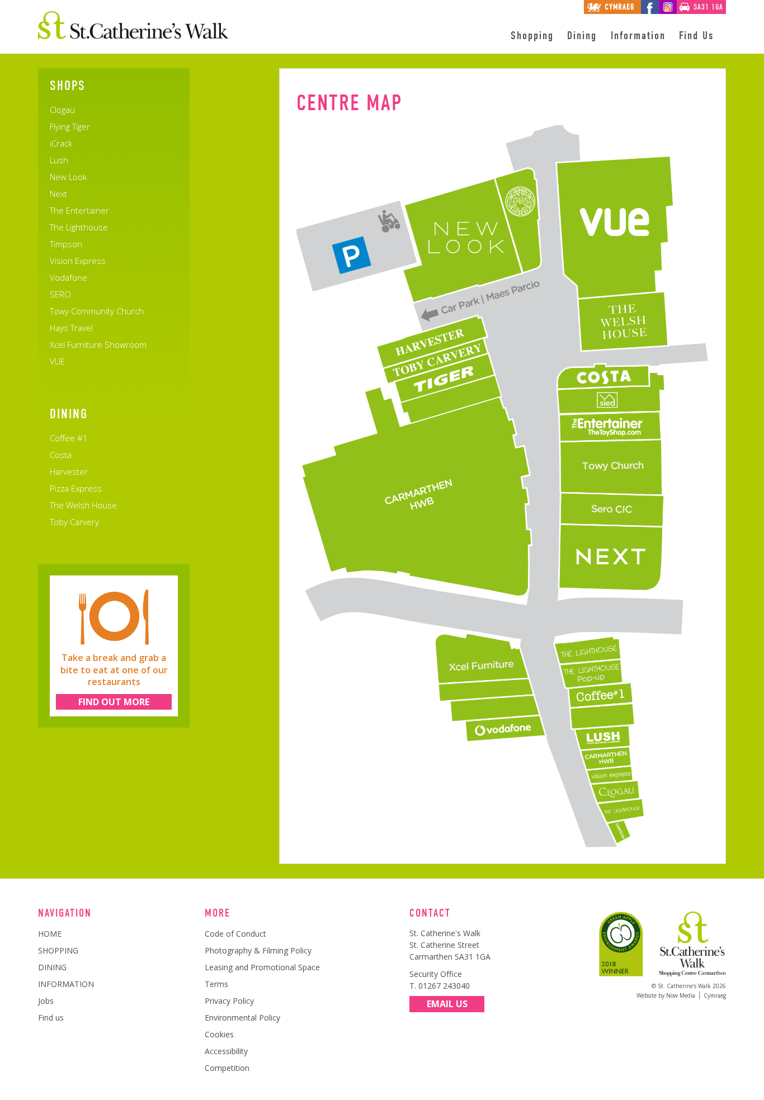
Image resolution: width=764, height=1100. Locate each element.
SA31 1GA (708, 7)
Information (638, 35)
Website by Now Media (665, 995)
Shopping (532, 35)
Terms (216, 984)
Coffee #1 (69, 437)
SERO (60, 294)
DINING (52, 967)
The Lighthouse (79, 227)
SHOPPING (58, 950)
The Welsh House (83, 505)
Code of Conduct (235, 933)
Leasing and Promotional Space (262, 967)
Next (58, 193)
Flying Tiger (70, 126)
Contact (430, 913)
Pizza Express (76, 488)
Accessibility (226, 1051)
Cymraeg (715, 995)
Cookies (219, 1034)
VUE (57, 361)
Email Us (447, 1004)
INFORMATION (66, 984)
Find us (51, 1017)
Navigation (65, 913)
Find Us (696, 35)
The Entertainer (79, 210)
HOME (50, 933)
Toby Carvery (74, 521)
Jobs (46, 1000)
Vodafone (68, 277)
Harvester (69, 471)
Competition (227, 1068)
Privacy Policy (229, 1000)
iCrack (61, 143)
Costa (61, 454)
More (217, 913)
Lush (59, 160)
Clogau (62, 109)
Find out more (113, 702)
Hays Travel (71, 327)
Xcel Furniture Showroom (98, 344)
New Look (68, 176)
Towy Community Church (97, 311)
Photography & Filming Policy (258, 950)
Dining (582, 35)
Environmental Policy (242, 1017)
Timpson (66, 243)
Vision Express (78, 260)
